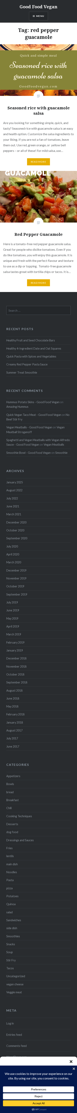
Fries (9, 848)
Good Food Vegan (38, 7)
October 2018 (15, 674)
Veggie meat (14, 992)
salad (9, 912)
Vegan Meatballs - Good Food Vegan (29, 427)
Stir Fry (11, 960)
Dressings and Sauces (20, 840)
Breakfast (12, 800)
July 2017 (12, 738)
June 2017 (12, 746)
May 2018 (12, 706)
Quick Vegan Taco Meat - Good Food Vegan (33, 414)
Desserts (12, 824)
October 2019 (15, 586)
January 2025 (14, 482)
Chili (9, 808)
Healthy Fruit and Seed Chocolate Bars (30, 340)
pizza (9, 888)
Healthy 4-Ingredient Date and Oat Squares (33, 348)
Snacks (10, 944)
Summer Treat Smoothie (21, 372)
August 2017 (14, 730)
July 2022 (12, 498)
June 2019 (12, 610)
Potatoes (12, 896)
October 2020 (15, 530)
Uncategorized (15, 976)
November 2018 (16, 666)
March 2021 (13, 514)
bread (10, 792)
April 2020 (12, 554)
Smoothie (61, 452)
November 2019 (16, 578)
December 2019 (16, 570)
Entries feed (14, 1034)
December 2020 (16, 522)
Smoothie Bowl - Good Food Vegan (28, 452)
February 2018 (15, 714)
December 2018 (16, 658)
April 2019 (12, 626)
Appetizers (13, 776)
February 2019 (15, 642)
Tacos (10, 968)
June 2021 (12, 506)
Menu (40, 15)
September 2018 (16, 682)
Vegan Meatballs (54, 444)
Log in (10, 1023)
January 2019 (14, 650)
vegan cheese (14, 984)
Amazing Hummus (17, 406)
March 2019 (13, 634)
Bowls (10, 784)
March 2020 (13, 562)
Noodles (11, 872)
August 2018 (14, 690)
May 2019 (12, 618)
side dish (11, 928)
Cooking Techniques (19, 816)
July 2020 (12, 546)
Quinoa (11, 904)
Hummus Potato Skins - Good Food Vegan (32, 402)
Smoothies (13, 936)
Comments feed (16, 1045)
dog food (12, 832)
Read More (38, 161)
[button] (71, 1062)
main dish (12, 864)
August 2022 (14, 490)
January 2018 (14, 722)
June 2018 (12, 698)
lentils (10, 856)
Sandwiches (13, 920)
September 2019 (16, 594)
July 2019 (12, 602)
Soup (9, 952)
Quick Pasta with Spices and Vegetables (31, 356)
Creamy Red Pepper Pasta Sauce (27, 364)
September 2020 (16, 538)
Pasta (10, 880)
